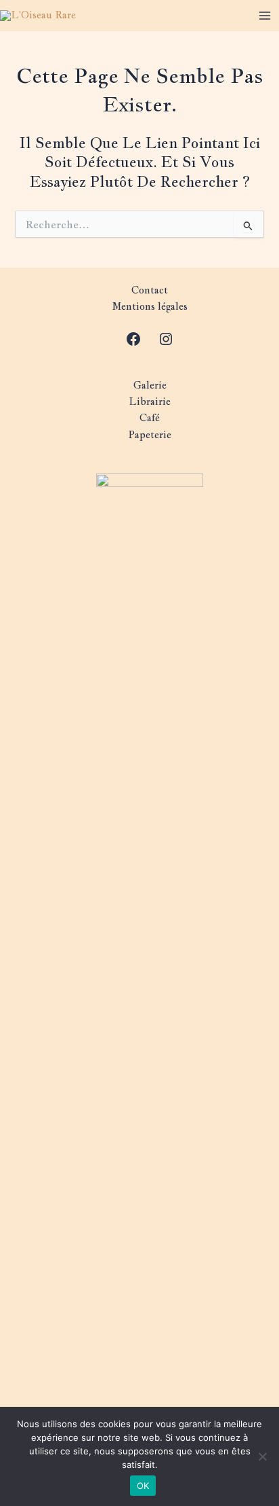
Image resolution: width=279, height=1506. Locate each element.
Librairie (150, 401)
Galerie (150, 384)
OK (143, 1485)
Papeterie (149, 434)
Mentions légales (150, 306)
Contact (149, 289)
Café (150, 417)
